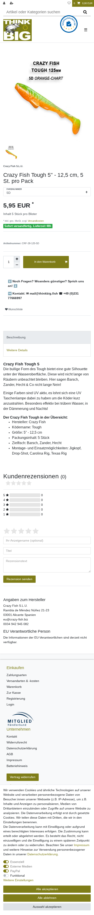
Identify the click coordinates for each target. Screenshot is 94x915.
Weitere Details (17, 350)
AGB (10, 754)
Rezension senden (19, 579)
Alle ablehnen (47, 898)
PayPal (15, 871)
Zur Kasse (14, 692)
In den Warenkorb (45, 261)
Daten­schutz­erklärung (42, 854)
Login (10, 704)
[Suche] (85, 12)
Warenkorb (14, 686)
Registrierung (16, 698)
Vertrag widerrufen (22, 777)
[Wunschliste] (69, 3)
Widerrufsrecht (17, 742)
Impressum (14, 760)
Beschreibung (16, 337)
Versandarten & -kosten (23, 681)
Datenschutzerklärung (22, 748)
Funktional (17, 875)
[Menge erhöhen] (17, 259)
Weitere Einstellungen (18, 880)
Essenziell (17, 862)
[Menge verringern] (17, 265)
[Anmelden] (5, 3)
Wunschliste (15, 309)
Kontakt (12, 736)
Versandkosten (35, 221)
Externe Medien (21, 866)
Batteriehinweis (17, 766)
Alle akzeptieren (47, 889)
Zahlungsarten (17, 675)
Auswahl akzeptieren (47, 906)
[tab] (47, 337)
